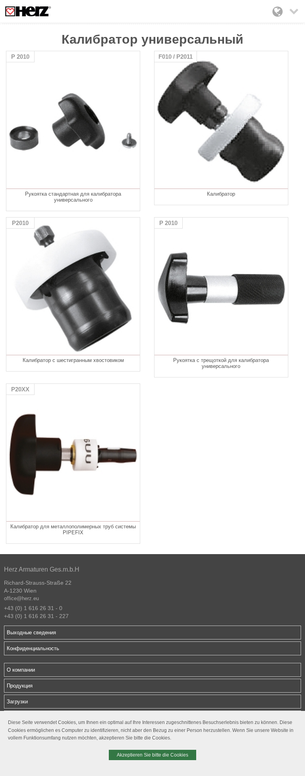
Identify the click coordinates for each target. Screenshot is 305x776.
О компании (21, 670)
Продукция (20, 686)
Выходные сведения (31, 632)
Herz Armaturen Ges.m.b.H (41, 569)
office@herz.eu (21, 598)
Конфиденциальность (33, 648)
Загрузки (17, 702)
